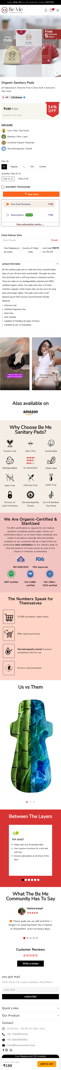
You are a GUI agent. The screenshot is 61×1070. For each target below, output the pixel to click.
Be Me (12, 10)
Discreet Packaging (18, 187)
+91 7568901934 (17, 1034)
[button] (27, 802)
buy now (32, 194)
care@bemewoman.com (21, 1045)
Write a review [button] (30, 963)
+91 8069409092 (17, 1039)
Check (54, 240)
